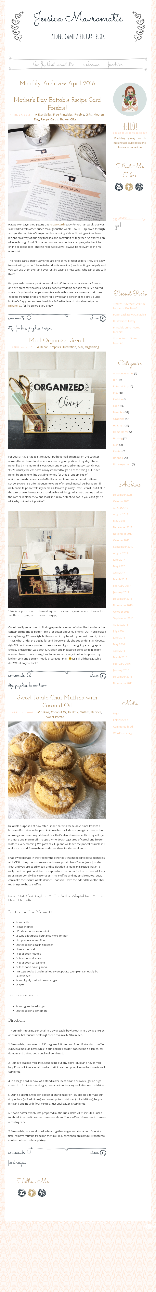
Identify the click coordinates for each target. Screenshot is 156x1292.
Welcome (91, 64)
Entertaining (120, 386)
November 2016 (122, 605)
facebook (129, 187)
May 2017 (119, 566)
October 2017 (121, 540)
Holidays (118, 425)
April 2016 (119, 650)
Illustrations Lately (124, 321)
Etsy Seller (44, 114)
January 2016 (121, 670)
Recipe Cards (49, 119)
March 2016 (120, 657)
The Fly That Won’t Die (53, 64)
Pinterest (139, 187)
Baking (44, 712)
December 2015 (122, 676)
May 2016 (119, 644)
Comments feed (123, 726)
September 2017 (123, 546)
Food (11, 1163)
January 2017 (121, 592)
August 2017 (120, 553)
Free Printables (63, 114)
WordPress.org (122, 733)
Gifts (89, 114)
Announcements (123, 373)
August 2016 (120, 624)
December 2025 (122, 494)
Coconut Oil (58, 712)
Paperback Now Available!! (129, 314)
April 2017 (119, 573)
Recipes (47, 328)
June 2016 (119, 637)
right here (14, 305)
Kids (115, 445)
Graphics (34, 328)
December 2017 (122, 527)
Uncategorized (122, 464)
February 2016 (122, 663)
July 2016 (118, 631)
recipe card (57, 224)
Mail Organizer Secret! (57, 341)
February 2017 (122, 586)
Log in (116, 713)
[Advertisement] (130, 260)
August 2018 (120, 514)
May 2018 (119, 521)
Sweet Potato (55, 717)
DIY (10, 685)
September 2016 (123, 618)
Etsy (11, 328)
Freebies (115, 64)
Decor (44, 347)
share (95, 318)
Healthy (73, 712)
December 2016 (122, 598)
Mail (80, 347)
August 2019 (120, 508)
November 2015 (122, 683)
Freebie (79, 114)
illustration (69, 347)
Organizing (92, 347)
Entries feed (120, 720)
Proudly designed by (125, 1226)
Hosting (117, 438)
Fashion (118, 399)
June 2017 (119, 559)
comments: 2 (19, 675)
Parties (117, 451)
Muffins (85, 712)
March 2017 (120, 579)
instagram (119, 187)
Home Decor (38, 685)
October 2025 (121, 501)
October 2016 (121, 611)
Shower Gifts (68, 119)
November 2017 (122, 534)
